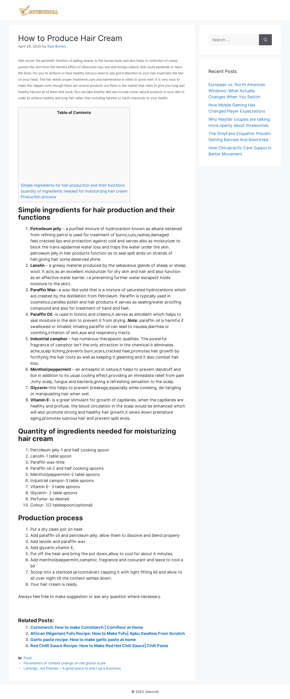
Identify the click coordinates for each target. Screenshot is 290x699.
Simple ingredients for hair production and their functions (73, 185)
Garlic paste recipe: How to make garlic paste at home (83, 639)
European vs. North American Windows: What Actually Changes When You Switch (236, 90)
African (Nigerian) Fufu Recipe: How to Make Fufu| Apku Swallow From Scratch (107, 633)
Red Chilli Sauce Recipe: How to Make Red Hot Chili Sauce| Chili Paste (99, 645)
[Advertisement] (74, 149)
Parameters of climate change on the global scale (65, 663)
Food (28, 658)
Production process (38, 196)
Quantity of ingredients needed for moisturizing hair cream (74, 191)
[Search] (265, 39)
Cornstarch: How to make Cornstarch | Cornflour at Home (86, 627)
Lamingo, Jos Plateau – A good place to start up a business (72, 668)
